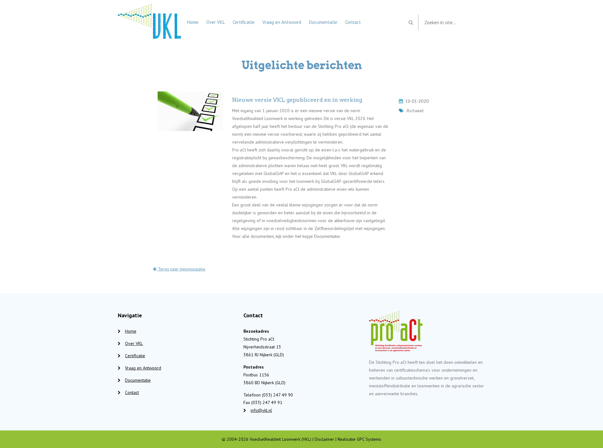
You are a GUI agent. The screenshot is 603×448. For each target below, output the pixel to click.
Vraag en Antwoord (281, 22)
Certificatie (243, 22)
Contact (353, 22)
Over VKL (215, 22)
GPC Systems (369, 439)
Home (192, 22)
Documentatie (323, 22)
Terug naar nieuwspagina (181, 269)
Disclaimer (324, 439)
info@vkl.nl (261, 410)
